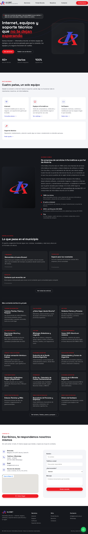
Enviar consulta (64, 489)
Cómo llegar (21, 496)
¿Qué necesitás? (51, 468)
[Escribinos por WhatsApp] (83, 529)
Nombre (48, 453)
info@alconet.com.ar (13, 465)
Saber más (64, 116)
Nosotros (53, 3)
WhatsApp (73, 518)
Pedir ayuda (8, 136)
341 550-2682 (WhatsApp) (14, 460)
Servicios (27, 3)
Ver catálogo (37, 116)
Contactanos (82, 3)
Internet (33, 516)
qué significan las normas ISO (73, 188)
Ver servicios (8, 51)
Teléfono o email (51, 461)
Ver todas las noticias (44, 291)
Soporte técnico (36, 523)
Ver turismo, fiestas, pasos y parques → (44, 414)
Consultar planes (9, 116)
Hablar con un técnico (24, 51)
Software (34, 520)
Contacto (64, 3)
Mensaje (49, 476)
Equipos (33, 518)
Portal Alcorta (40, 3)
